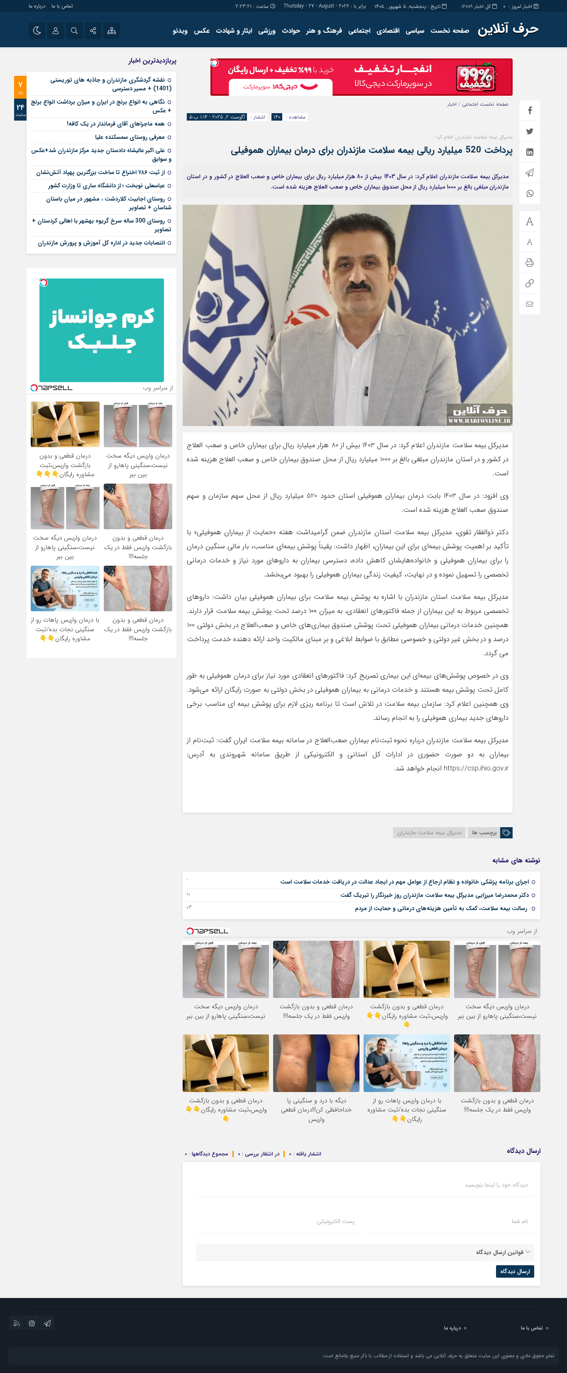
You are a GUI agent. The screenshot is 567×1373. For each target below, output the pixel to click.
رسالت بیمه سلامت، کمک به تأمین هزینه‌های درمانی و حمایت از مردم (442, 908)
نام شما (520, 1221)
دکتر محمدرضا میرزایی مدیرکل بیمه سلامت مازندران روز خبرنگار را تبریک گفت (434, 895)
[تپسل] (214, 62)
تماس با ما (62, 6)
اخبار (452, 104)
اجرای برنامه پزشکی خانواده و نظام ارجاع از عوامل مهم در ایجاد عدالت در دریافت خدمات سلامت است (404, 881)
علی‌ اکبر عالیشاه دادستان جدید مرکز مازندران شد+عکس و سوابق (101, 155)
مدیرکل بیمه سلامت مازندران (429, 832)
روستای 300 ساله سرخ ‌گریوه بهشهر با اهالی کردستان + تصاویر (101, 225)
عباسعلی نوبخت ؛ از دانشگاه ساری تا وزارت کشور (106, 185)
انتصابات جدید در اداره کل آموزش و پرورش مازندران (101, 242)
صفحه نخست (449, 31)
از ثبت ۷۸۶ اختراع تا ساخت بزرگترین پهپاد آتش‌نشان (100, 172)
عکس (202, 31)
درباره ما (37, 6)
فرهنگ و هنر (324, 31)
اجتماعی (359, 31)
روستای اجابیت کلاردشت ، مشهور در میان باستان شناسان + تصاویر (108, 203)
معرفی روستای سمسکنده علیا (130, 137)
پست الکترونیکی (335, 1221)
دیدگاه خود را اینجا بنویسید (496, 1185)
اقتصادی (387, 31)
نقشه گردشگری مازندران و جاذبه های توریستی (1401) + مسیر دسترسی (110, 84)
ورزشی (267, 31)
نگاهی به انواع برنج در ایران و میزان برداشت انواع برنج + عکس (101, 106)
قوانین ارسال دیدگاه (499, 1252)
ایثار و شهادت (234, 31)
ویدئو (180, 31)
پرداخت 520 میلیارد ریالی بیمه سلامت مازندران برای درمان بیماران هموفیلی (372, 150)
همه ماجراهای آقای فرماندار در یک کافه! (116, 123)
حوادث (291, 31)
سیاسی (415, 31)
